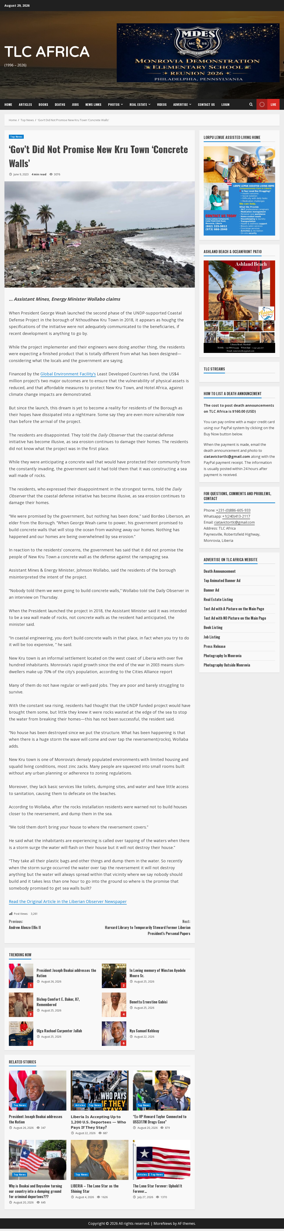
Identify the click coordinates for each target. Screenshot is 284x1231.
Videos (162, 104)
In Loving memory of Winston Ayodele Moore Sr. (114, 976)
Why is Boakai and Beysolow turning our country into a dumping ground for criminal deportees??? (35, 1191)
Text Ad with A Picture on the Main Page (234, 608)
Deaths (60, 104)
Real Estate (138, 104)
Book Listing (213, 627)
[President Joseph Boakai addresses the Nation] (37, 1091)
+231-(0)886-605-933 (233, 510)
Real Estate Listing (218, 599)
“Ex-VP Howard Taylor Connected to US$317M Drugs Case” (159, 1119)
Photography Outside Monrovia (227, 665)
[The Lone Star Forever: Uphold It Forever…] (161, 1160)
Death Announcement (220, 571)
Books (43, 104)
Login (225, 104)
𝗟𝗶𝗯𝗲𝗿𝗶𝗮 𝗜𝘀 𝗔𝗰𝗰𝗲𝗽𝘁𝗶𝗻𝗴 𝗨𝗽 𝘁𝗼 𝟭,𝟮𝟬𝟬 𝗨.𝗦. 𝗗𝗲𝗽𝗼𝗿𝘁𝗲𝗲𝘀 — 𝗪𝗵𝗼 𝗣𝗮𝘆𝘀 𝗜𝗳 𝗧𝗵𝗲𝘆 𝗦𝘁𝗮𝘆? (98, 1122)
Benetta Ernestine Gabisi (114, 1005)
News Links (93, 104)
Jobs (75, 104)
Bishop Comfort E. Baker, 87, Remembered (21, 1005)
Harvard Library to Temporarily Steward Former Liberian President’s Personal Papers (147, 927)
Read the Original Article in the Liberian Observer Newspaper (68, 901)
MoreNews (163, 1223)
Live (273, 104)
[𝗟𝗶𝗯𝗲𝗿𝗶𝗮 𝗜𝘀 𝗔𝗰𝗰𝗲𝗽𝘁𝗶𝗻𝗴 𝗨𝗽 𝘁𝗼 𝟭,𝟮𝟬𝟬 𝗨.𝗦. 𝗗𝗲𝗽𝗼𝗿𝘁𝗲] (99, 1091)
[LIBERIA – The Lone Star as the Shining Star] (99, 1160)
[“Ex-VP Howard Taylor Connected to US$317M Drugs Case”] (161, 1091)
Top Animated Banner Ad (222, 580)
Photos (114, 104)
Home (8, 104)
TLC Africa (47, 52)
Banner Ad (211, 590)
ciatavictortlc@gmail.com (234, 522)
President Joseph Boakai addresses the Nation (21, 976)
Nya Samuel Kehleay (114, 1033)
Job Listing (212, 637)
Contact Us (206, 104)
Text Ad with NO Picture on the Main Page (235, 618)
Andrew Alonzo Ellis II (25, 924)
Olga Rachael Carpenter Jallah (21, 1033)
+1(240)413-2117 (236, 516)
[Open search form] (251, 104)
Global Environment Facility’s (68, 373)
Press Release (214, 646)
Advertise (180, 104)
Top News (16, 136)
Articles (25, 104)
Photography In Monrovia (222, 655)
